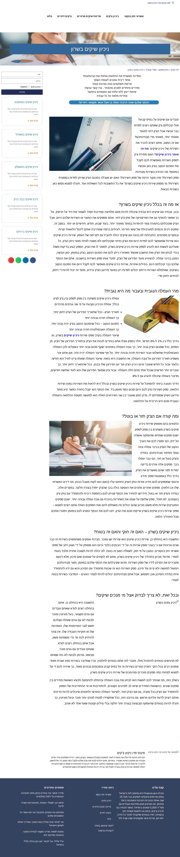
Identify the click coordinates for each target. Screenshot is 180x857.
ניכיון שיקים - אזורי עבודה (157, 69)
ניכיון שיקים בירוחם (27, 231)
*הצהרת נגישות (106, 830)
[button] (33, 260)
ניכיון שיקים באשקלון (26, 166)
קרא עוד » (33, 120)
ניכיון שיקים (71, 335)
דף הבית (175, 69)
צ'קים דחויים (64, 16)
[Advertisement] (114, 729)
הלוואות (23, 86)
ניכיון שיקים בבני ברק (26, 199)
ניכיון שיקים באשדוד (26, 134)
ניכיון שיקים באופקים (26, 102)
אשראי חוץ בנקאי (134, 16)
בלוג (49, 16)
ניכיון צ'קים (112, 16)
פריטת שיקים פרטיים (89, 16)
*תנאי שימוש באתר (104, 825)
